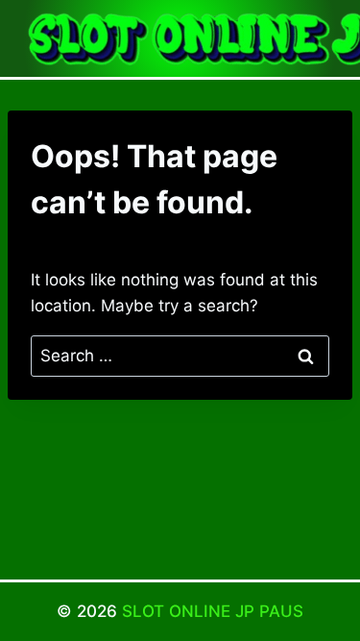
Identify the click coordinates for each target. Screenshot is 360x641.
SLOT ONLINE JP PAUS (212, 611)
